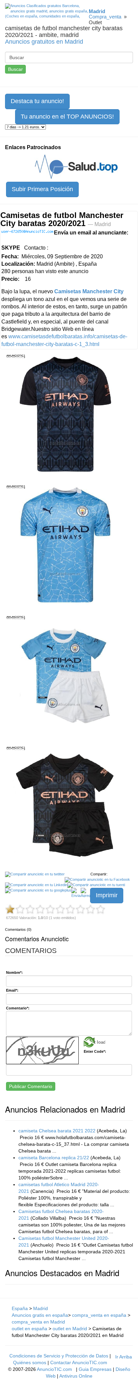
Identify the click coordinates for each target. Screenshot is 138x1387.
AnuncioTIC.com (54, 1369)
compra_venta (105, 16)
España (20, 1308)
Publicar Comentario (30, 1086)
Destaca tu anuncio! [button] (37, 101)
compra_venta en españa (100, 1315)
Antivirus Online (75, 1376)
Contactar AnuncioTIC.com (78, 1362)
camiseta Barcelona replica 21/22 (53, 1157)
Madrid (40, 1308)
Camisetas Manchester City (89, 291)
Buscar (15, 69)
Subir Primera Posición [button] (42, 189)
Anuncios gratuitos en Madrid (44, 41)
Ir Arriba (123, 1356)
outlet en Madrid (70, 1328)
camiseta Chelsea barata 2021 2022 (56, 1130)
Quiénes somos (29, 1362)
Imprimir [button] (107, 895)
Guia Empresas (95, 1369)
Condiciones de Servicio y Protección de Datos (58, 1355)
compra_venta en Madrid (38, 1322)
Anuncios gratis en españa (40, 1315)
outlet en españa (29, 1328)
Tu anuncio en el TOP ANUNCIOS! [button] (67, 116)
